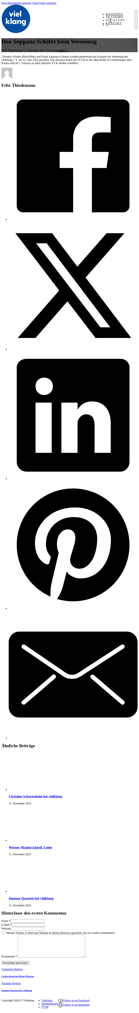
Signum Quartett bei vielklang (31, 898)
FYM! (45, 1006)
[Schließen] (107, 25)
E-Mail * (6, 924)
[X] (73, 349)
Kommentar (9, 956)
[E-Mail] (73, 738)
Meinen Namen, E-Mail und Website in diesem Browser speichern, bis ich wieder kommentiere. (60, 932)
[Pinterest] (73, 608)
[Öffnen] (136, 19)
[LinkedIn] (73, 478)
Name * (5, 920)
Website (5, 928)
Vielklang (46, 1000)
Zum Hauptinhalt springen (16, 3)
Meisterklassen (49, 1003)
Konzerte (114, 14)
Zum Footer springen (44, 3)
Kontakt (114, 23)
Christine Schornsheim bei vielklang (35, 796)
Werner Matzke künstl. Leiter (30, 847)
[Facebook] (73, 219)
